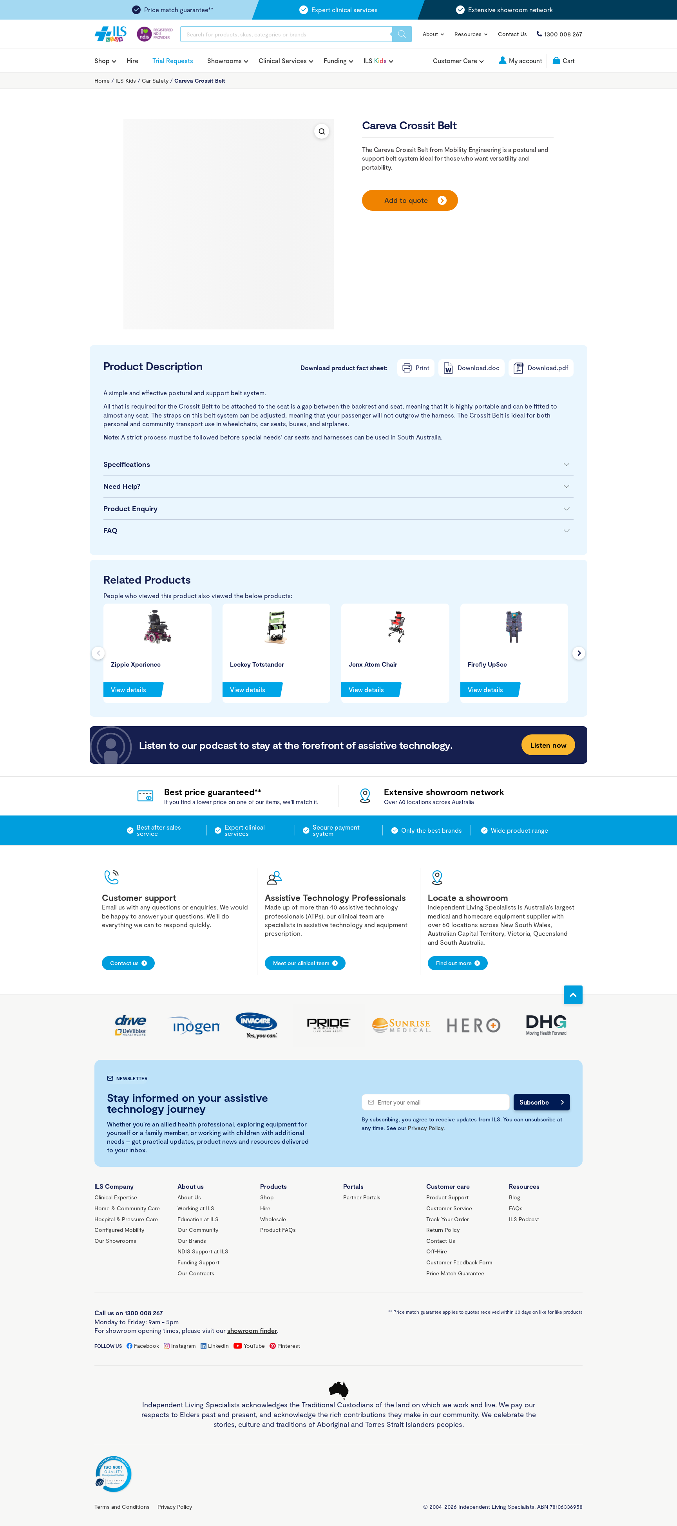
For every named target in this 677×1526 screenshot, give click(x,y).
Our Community (197, 1229)
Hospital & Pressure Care (126, 1219)
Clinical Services (283, 61)
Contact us (124, 963)
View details (128, 689)
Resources (468, 34)
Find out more (454, 963)
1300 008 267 (563, 34)
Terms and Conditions (122, 1506)
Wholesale (273, 1219)
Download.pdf (548, 367)
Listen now (548, 745)
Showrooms (224, 61)
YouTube (254, 1345)
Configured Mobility (119, 1229)
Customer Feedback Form (459, 1262)
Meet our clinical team (301, 963)
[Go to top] (573, 994)
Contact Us (512, 34)
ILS (375, 61)
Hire (132, 60)
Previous (98, 653)
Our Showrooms (115, 1240)
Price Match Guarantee (455, 1273)
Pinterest (288, 1345)
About (431, 34)
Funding (335, 61)
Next (578, 653)
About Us (189, 1197)
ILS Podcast (524, 1219)
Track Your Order (447, 1219)
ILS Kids (126, 80)
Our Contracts (195, 1273)
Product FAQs (278, 1229)
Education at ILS (198, 1219)
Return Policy (443, 1229)
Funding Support (198, 1262)
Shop (102, 61)
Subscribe (534, 1102)
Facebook (146, 1345)
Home (102, 80)
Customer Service (449, 1208)
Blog (514, 1197)
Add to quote (406, 200)
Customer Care (455, 61)
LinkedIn (218, 1345)
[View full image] (321, 131)
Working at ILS (195, 1208)
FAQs (516, 1208)
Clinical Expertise (115, 1197)
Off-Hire (436, 1251)
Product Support (447, 1197)
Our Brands (191, 1240)
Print (422, 367)
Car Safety (155, 80)
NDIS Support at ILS (202, 1251)
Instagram (183, 1345)
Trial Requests (172, 60)
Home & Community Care (127, 1208)
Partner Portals (361, 1197)
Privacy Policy (425, 1128)
